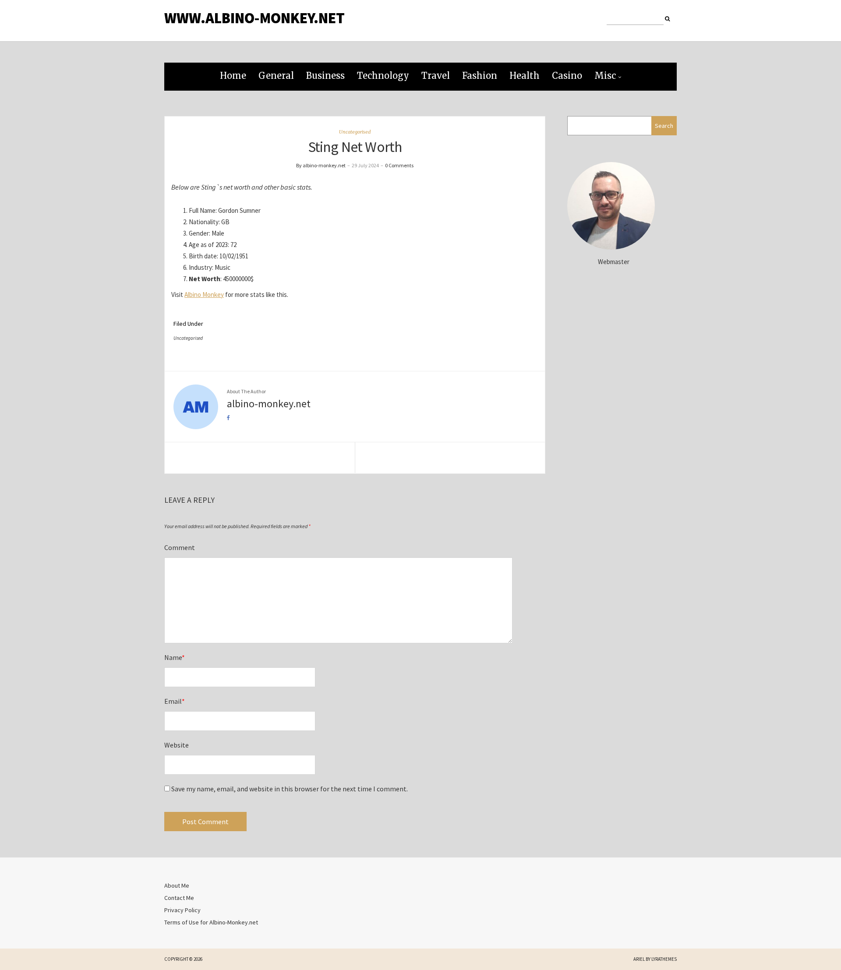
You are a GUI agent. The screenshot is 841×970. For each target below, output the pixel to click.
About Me (176, 885)
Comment (179, 547)
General (276, 75)
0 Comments (399, 165)
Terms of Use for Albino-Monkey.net (211, 922)
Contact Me (179, 898)
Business (325, 75)
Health (524, 75)
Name (174, 657)
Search (664, 126)
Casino (567, 75)
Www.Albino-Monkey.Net (254, 18)
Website (176, 744)
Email (174, 701)
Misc (605, 75)
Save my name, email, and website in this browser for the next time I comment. (289, 788)
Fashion (479, 75)
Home (233, 75)
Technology (383, 75)
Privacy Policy (182, 910)
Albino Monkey (204, 294)
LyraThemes (664, 959)
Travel (435, 75)
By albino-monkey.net (321, 165)
